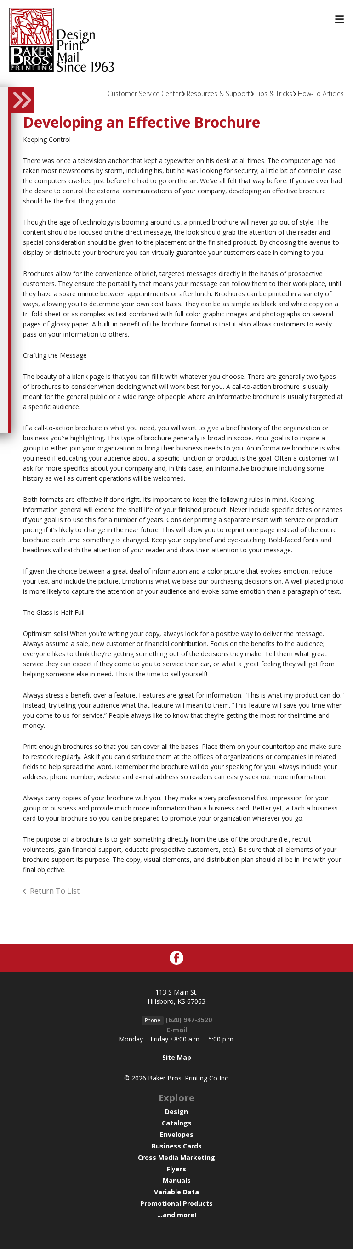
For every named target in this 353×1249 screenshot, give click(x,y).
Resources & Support (218, 93)
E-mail (176, 1029)
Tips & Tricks (274, 93)
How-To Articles (321, 93)
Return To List (55, 891)
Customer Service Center (144, 93)
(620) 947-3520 (188, 1019)
